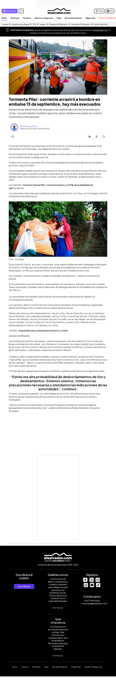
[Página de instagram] (97, 581)
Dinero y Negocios (93, 667)
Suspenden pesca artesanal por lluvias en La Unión (43, 330)
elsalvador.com (101, 30)
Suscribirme (24, 586)
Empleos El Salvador (58, 24)
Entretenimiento (73, 18)
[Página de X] (91, 581)
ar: (44, 185)
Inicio (4, 18)
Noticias (15, 18)
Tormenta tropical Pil (32, 185)
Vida (59, 18)
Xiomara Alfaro (31, 126)
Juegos (42, 24)
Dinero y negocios (44, 18)
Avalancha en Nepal (20, 24)
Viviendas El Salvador (80, 24)
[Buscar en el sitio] (21, 11)
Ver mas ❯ (57, 607)
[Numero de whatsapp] (85, 586)
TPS (34, 24)
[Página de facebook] (85, 581)
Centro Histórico (101, 24)
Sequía (5, 24)
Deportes (90, 18)
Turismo (27, 18)
